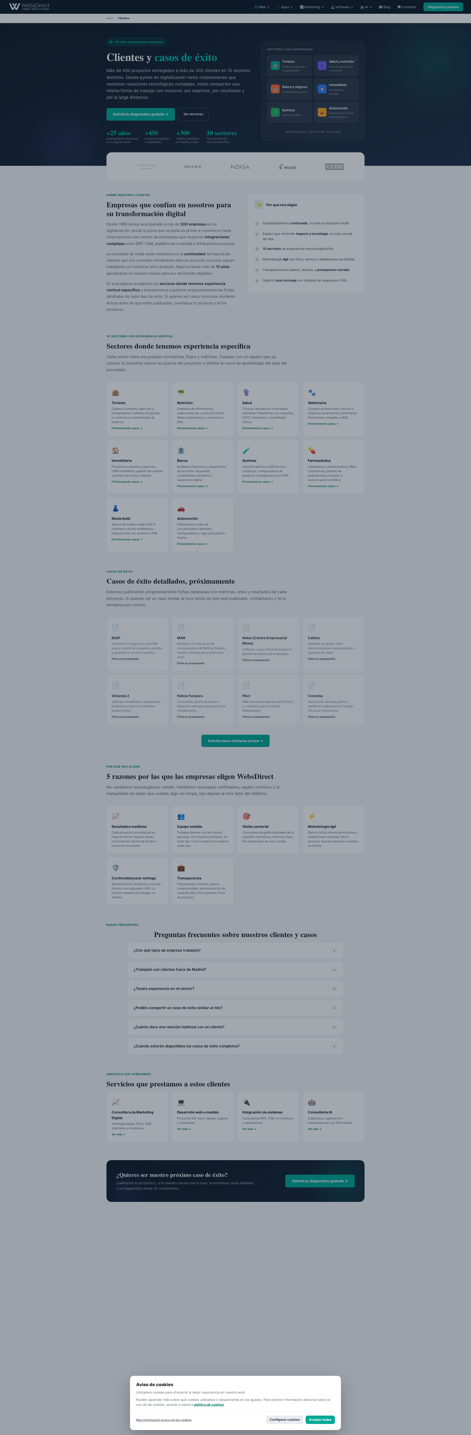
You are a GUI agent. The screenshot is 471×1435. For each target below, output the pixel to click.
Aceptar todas (320, 1419)
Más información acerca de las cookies (164, 1420)
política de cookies (209, 1405)
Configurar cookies (285, 1419)
